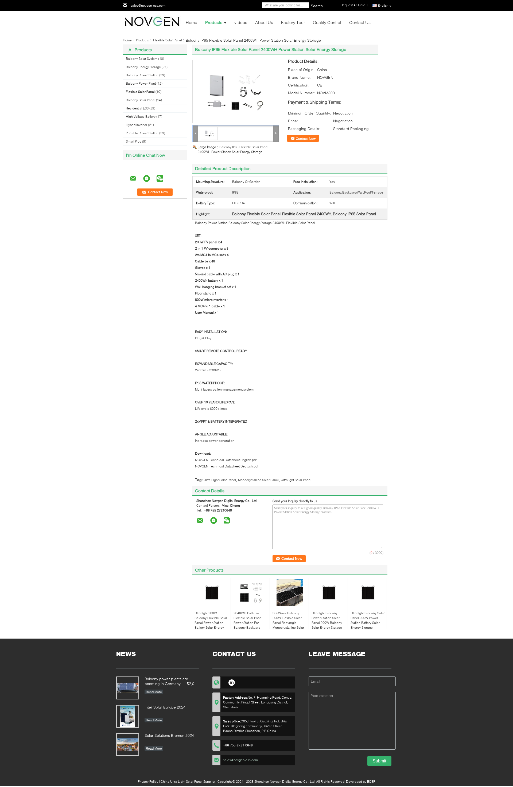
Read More (154, 692)
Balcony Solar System (141, 59)
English (383, 5)
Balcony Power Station (142, 75)
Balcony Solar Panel (140, 100)
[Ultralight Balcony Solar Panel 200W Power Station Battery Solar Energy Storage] (368, 592)
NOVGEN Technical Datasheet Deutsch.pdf (226, 466)
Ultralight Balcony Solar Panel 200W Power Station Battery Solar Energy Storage (368, 620)
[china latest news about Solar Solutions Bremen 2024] (127, 744)
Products (213, 22)
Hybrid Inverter (136, 125)
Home (191, 22)
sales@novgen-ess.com (148, 5)
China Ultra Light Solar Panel (182, 782)
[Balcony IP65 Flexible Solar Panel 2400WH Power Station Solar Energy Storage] (235, 91)
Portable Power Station (142, 133)
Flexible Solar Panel (167, 40)
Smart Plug (133, 141)
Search (317, 6)
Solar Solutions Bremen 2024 (169, 735)
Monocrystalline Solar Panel (258, 480)
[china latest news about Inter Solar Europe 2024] (127, 716)
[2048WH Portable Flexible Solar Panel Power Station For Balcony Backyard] (251, 592)
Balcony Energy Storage (143, 67)
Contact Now (306, 138)
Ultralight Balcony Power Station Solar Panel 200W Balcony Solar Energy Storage (327, 620)
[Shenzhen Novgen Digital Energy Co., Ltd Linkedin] (231, 682)
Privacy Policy (148, 782)
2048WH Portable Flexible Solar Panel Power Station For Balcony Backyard (248, 620)
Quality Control (327, 22)
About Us (264, 22)
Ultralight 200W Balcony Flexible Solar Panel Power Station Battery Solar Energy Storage (211, 622)
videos (240, 22)
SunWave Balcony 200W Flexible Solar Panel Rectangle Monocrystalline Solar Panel (288, 622)
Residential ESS (137, 108)
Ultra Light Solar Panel (220, 480)
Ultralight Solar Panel (296, 480)
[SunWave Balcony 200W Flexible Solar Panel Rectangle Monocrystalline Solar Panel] (290, 592)
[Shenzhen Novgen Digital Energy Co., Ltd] (152, 21)
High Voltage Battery (141, 117)
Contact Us (360, 22)
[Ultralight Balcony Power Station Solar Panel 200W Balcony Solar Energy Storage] (329, 592)
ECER (371, 782)
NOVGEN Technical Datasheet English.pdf (225, 460)
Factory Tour (293, 22)
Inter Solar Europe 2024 (165, 707)
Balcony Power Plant (141, 83)
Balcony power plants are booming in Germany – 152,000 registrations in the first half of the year (172, 681)
